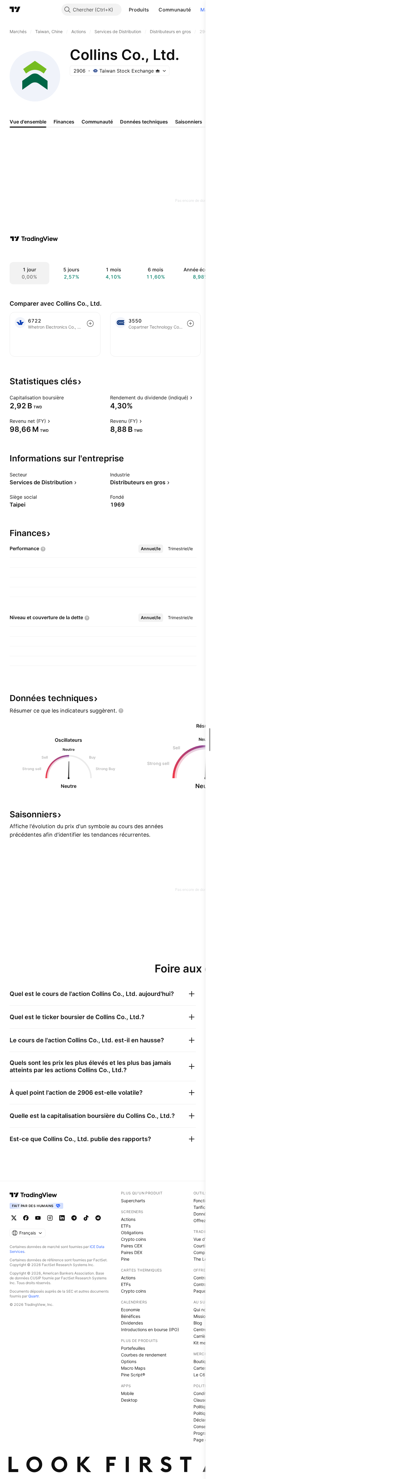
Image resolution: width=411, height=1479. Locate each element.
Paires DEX (131, 1252)
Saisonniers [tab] (188, 122)
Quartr (33, 1296)
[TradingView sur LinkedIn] (62, 1218)
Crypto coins (133, 1239)
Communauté (175, 10)
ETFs (126, 1225)
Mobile (127, 1393)
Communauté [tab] (97, 122)
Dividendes (132, 1322)
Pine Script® (133, 1374)
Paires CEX (131, 1245)
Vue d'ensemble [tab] (28, 122)
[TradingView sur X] (14, 1218)
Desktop (129, 1400)
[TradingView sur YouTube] (38, 1218)
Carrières (202, 1336)
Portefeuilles (133, 1348)
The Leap (202, 1259)
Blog (197, 1322)
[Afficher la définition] (67, 397)
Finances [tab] (64, 122)
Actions (128, 1219)
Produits (139, 10)
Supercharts (133, 1200)
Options (128, 1361)
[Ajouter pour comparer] (90, 323)
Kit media (202, 1342)
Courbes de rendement (143, 1354)
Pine (125, 1259)
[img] (157, 70)
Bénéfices (130, 1316)
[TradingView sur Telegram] (74, 1218)
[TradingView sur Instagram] (50, 1218)
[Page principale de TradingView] (15, 9)
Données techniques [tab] (144, 122)
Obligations (132, 1232)
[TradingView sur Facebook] (26, 1218)
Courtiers (202, 1245)
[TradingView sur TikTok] (86, 1218)
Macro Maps (133, 1368)
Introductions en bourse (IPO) (150, 1329)
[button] (153, 10)
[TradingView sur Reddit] (98, 1218)
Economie (130, 1309)
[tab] (150, 548)
